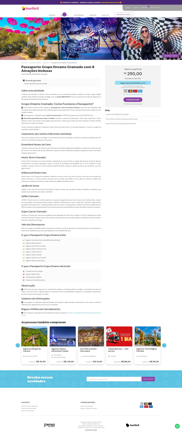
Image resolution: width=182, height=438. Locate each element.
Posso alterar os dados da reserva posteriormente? (122, 119)
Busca (128, 7)
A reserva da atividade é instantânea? (117, 114)
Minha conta (155, 7)
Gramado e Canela (124, 14)
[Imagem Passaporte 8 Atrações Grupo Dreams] (30, 38)
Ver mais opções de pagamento (133, 94)
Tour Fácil (24, 62)
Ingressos (46, 62)
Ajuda (135, 7)
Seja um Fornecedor (87, 406)
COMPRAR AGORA (132, 100)
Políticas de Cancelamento (29, 406)
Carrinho (144, 7)
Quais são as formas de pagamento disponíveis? (121, 123)
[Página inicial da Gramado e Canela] (30, 8)
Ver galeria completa (170, 55)
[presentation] (3, 38)
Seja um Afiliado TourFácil (89, 408)
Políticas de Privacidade (28, 408)
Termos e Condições (74, 313)
